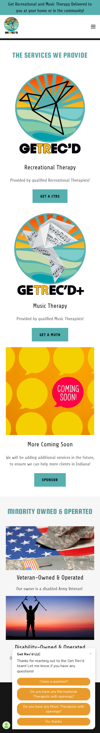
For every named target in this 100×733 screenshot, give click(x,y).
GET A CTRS (50, 196)
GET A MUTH (50, 334)
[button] (93, 26)
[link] (11, 26)
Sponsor (50, 479)
